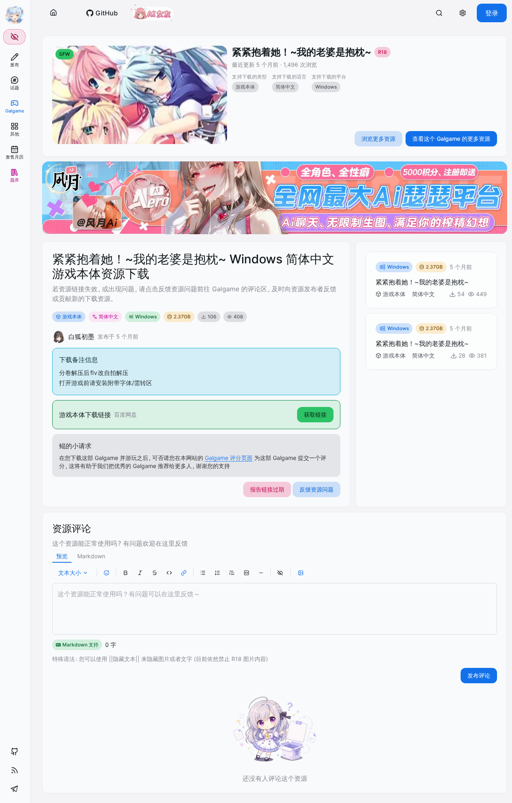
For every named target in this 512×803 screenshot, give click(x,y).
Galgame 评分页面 (229, 457)
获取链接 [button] (315, 414)
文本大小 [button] (69, 572)
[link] (14, 60)
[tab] (62, 556)
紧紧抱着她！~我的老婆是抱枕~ (301, 52)
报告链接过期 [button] (267, 489)
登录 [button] (491, 13)
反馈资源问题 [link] (317, 489)
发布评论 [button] (478, 675)
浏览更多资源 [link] (378, 138)
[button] (53, 13)
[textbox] (274, 609)
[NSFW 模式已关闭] (14, 36)
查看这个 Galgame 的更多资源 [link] (451, 138)
